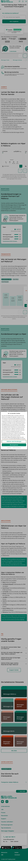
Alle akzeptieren (14, 445)
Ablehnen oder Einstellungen (14, 441)
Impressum (9, 447)
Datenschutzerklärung (17, 447)
